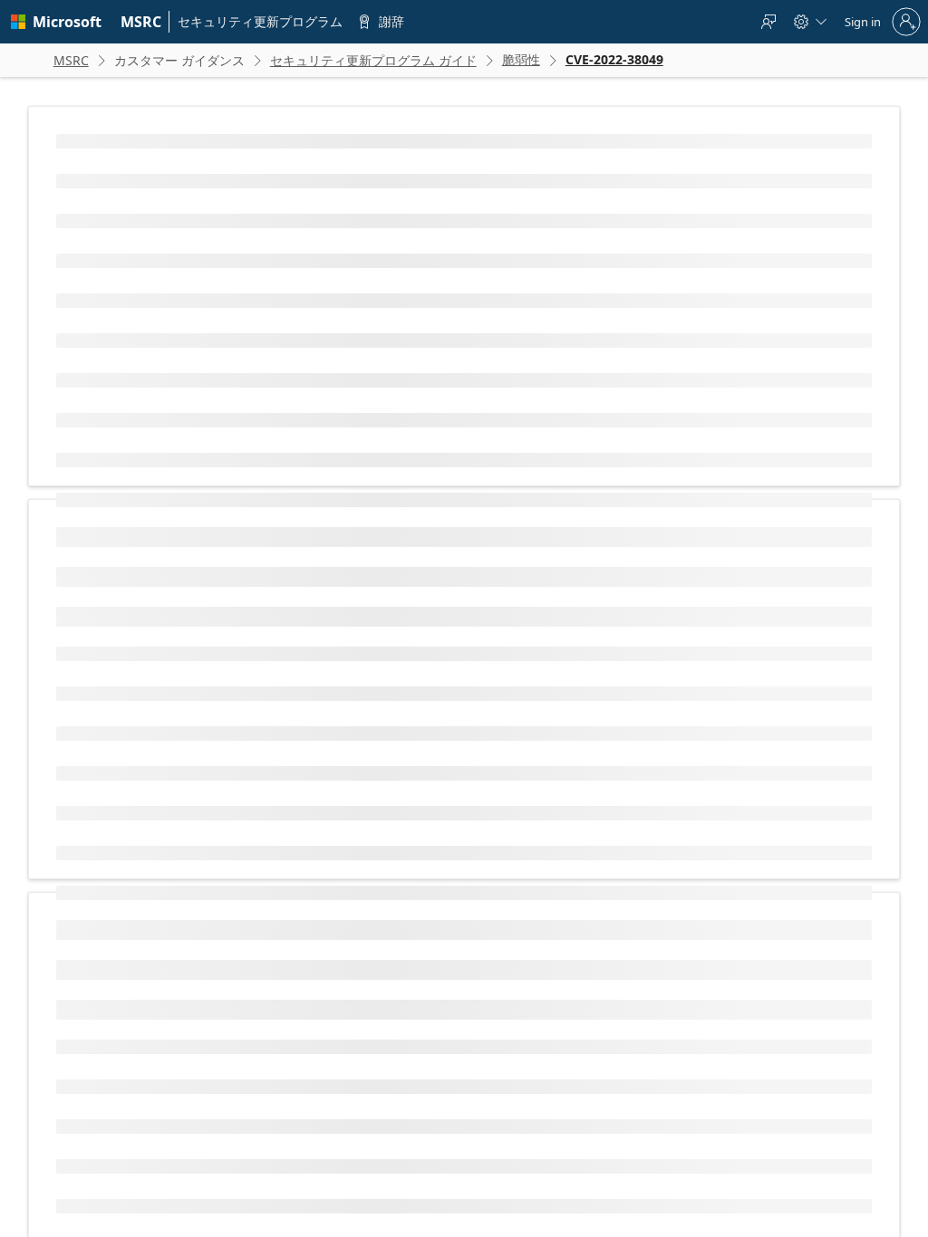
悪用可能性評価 (326, 1083)
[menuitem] (141, 21)
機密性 (92, 735)
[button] (389, 518)
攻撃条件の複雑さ (119, 619)
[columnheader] (225, 518)
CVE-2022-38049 (169, 283)
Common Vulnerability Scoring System (411, 955)
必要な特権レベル (119, 648)
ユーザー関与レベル (125, 677)
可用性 (92, 793)
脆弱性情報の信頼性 (125, 917)
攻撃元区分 (103, 590)
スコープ (98, 706)
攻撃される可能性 (119, 860)
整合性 (92, 764)
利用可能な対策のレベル (136, 889)
